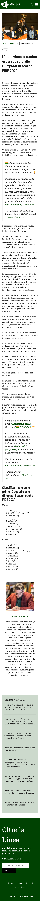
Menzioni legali (25, 883)
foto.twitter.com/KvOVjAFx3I (19, 204)
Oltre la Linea (27, 896)
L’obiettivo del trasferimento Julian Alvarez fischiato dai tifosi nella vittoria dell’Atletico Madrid (19, 721)
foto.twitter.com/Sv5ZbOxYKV (20, 465)
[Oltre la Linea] (11, 4)
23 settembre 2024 (14, 217)
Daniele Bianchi (27, 43)
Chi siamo (11, 883)
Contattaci (20, 887)
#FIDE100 (24, 427)
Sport (5, 50)
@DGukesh (19, 446)
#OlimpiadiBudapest (20, 423)
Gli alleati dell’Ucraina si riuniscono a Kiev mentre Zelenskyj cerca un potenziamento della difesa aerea (19, 763)
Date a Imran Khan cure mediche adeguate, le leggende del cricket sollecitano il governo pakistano (19, 778)
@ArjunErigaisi (12, 449)
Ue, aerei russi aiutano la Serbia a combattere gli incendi (19, 803)
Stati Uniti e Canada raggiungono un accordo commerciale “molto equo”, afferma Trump (19, 735)
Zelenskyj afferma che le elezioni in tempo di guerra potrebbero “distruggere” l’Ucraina (19, 707)
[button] (31, 4)
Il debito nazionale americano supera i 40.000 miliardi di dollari (19, 791)
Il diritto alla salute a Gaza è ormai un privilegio (19, 748)
